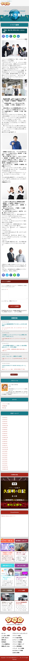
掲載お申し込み (6, 646)
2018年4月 (4, 441)
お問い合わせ (5, 637)
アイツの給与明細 (17, 637)
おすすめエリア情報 (18, 650)
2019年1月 (4, 435)
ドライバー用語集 (17, 642)
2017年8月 (4, 451)
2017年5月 (4, 457)
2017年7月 (4, 453)
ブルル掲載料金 (6, 644)
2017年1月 (4, 465)
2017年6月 (4, 455)
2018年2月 (4, 443)
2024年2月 (4, 423)
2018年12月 (5, 437)
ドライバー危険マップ (18, 644)
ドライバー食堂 (17, 635)
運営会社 (4, 640)
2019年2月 (4, 433)
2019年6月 (4, 429)
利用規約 (4, 642)
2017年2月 (4, 463)
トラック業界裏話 (17, 646)
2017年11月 (5, 447)
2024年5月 (4, 419)
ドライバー (4, 403)
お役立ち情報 (16, 652)
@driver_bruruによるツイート (8, 516)
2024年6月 (4, 417)
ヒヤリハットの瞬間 (18, 640)
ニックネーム (5, 301)
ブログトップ (14, 374)
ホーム (3, 633)
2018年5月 (4, 439)
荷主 (26, 39)
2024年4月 (4, 421)
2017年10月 (5, 449)
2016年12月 (5, 467)
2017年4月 (4, 459)
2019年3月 (4, 431)
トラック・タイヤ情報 (18, 648)
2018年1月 (4, 445)
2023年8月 (4, 427)
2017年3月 (4, 461)
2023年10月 (5, 425)
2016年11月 (5, 469)
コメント (5, 289)
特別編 (3, 405)
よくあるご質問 (6, 635)
